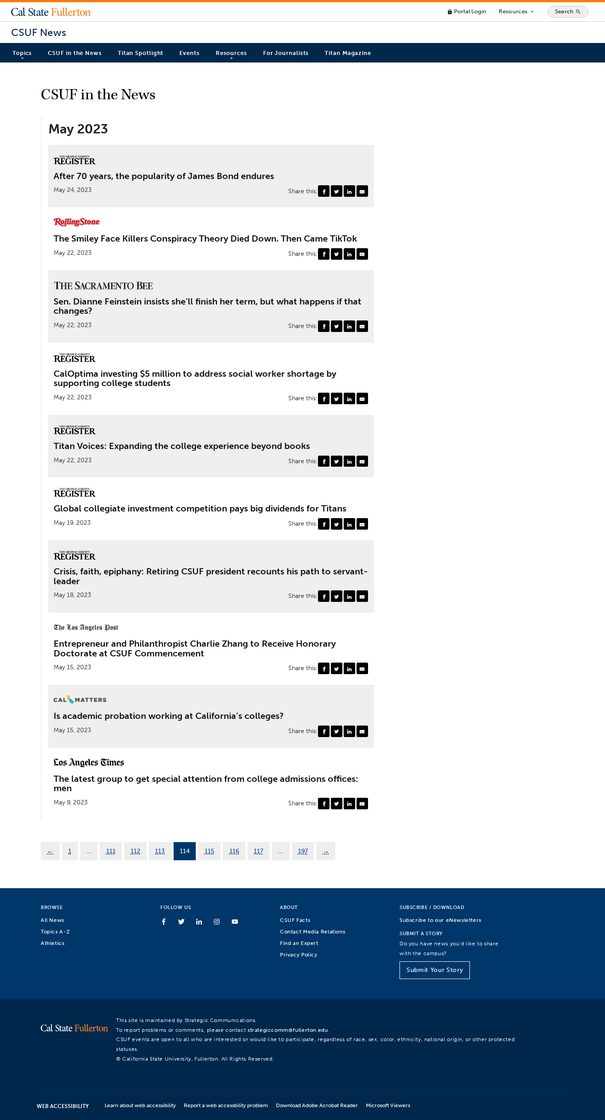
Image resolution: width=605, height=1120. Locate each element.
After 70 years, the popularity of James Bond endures (164, 176)
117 (258, 851)
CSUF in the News (74, 53)
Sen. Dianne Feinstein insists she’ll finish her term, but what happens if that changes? (207, 306)
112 (135, 851)
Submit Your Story (435, 970)
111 (111, 851)
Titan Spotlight (141, 53)
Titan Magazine (348, 53)
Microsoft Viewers (388, 1105)
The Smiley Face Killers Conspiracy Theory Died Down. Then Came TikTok (205, 239)
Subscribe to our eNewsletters (440, 920)
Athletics (53, 943)
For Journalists (286, 53)
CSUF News (38, 32)
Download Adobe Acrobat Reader (317, 1105)
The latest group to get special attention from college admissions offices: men (206, 783)
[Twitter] (336, 191)
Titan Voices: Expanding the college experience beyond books (182, 446)
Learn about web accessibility (140, 1105)
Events (189, 53)
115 (209, 851)
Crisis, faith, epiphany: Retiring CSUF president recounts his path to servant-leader (211, 576)
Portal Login (466, 11)
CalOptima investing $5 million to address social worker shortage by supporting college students (195, 378)
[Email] (362, 191)
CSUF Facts (295, 920)
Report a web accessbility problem (226, 1105)
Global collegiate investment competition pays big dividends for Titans (200, 509)
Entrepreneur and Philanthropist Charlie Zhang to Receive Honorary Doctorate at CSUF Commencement (195, 648)
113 (160, 851)
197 (303, 851)
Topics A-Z (55, 931)
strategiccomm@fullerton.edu (288, 1029)
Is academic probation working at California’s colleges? (169, 716)
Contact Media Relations (312, 931)
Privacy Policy (299, 954)
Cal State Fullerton (51, 11)
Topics (22, 53)
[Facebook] (324, 191)
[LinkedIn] (349, 191)
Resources (517, 11)
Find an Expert (299, 943)
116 (234, 851)
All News (52, 920)
